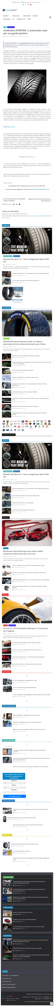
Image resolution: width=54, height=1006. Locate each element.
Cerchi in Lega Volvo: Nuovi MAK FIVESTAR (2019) (24, 686)
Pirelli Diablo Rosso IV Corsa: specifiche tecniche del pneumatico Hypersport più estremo (29, 890)
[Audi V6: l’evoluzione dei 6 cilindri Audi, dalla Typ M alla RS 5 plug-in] (6, 566)
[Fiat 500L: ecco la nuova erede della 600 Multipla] (7, 920)
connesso (11, 214)
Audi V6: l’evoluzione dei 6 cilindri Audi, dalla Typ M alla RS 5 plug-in (28, 565)
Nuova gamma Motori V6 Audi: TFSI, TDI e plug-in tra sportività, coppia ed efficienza (29, 587)
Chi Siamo (8, 998)
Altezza (14, 785)
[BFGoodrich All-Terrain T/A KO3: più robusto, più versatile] (6, 357)
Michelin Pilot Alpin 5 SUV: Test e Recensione (23, 502)
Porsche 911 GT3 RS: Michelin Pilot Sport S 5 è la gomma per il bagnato (25, 629)
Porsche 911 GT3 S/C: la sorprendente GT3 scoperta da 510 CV (27, 649)
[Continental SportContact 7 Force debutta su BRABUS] (6, 393)
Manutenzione (6, 19)
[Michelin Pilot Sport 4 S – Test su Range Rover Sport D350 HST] (27, 241)
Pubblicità (17, 998)
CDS (13, 19)
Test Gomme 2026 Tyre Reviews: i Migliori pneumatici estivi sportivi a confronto (29, 748)
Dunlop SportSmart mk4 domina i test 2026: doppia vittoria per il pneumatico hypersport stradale (29, 882)
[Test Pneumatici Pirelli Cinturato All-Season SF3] (6, 511)
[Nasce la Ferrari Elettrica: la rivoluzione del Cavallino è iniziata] (6, 665)
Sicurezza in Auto (21, 19)
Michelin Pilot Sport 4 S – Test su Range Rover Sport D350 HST (26, 260)
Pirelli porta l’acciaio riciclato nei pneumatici (22, 370)
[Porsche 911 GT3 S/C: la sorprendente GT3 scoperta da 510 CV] (6, 651)
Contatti (12, 998)
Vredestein (21, 36)
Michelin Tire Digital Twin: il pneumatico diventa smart (25, 377)
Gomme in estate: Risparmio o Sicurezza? (22, 912)
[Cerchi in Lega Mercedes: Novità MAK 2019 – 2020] (7, 681)
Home (3, 998)
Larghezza (14, 780)
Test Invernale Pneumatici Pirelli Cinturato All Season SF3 (25, 280)
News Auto (35, 15)
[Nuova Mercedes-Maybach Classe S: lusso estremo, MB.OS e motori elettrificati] (6, 581)
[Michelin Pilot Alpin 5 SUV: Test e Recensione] (6, 504)
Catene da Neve (26, 15)
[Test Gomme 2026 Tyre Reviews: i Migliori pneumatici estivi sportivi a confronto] (7, 750)
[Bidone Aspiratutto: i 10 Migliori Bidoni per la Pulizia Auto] (7, 715)
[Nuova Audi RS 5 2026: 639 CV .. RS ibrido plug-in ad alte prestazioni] (6, 658)
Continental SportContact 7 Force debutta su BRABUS (24, 392)
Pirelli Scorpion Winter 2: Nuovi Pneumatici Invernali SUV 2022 (28, 824)
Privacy (14, 1000)
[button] (9, 16)
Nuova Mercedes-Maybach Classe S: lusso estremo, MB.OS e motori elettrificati (31, 579)
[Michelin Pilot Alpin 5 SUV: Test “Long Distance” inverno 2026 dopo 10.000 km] (6, 274)
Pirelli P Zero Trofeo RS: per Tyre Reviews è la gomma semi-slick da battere (30, 764)
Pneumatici (6, 15)
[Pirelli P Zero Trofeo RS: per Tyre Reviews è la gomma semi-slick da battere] (7, 766)
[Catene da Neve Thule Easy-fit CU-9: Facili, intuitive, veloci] (6, 844)
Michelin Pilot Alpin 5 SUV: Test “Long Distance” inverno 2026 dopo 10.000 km (30, 273)
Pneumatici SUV (16, 256)
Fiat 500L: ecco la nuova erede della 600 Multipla (24, 919)
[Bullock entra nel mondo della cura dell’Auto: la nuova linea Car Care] (7, 729)
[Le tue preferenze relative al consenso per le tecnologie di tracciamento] (51, 1003)
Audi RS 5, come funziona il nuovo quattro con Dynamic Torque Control (29, 572)
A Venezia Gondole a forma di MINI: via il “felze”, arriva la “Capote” (28, 926)
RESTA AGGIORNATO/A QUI (41, 189)
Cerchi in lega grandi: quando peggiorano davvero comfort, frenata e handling (31, 694)
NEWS (5, 27)
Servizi (7, 1000)
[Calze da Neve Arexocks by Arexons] (7, 851)
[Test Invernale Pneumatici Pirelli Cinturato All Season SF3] (6, 281)
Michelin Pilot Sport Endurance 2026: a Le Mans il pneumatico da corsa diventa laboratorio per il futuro (24, 342)
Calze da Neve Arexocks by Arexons (21, 850)
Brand (29, 19)
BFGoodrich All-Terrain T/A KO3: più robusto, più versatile (25, 355)
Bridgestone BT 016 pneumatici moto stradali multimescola (39, 200)
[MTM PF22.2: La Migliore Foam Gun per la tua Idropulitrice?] (7, 722)
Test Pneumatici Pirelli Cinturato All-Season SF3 (23, 510)
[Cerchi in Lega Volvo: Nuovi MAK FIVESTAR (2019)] (7, 688)
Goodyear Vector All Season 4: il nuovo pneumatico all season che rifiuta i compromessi (29, 384)
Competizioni (6, 338)
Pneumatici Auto (11, 27)
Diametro (14, 790)
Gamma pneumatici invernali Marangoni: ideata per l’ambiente (15, 199)
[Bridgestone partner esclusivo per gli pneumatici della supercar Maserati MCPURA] (6, 414)
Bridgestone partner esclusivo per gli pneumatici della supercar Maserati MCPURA (29, 413)
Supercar (5, 625)
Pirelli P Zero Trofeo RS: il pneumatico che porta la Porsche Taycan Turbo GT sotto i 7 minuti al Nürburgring (31, 363)
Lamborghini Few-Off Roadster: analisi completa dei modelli (26, 642)
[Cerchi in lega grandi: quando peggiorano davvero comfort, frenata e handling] (7, 695)
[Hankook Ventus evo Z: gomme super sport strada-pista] (6, 407)
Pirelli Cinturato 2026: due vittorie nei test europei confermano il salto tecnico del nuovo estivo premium (31, 757)
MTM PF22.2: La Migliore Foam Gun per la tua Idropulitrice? (27, 721)
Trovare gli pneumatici (15, 796)
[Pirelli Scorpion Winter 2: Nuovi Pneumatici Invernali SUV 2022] (7, 825)
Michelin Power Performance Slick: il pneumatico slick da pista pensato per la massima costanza (30, 897)
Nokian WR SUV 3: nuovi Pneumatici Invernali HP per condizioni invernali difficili (30, 809)
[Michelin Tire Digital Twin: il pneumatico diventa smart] (6, 378)
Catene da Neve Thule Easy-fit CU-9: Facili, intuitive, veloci (24, 843)
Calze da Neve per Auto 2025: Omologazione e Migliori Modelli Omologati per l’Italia (31, 857)
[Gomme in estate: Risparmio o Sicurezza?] (7, 913)
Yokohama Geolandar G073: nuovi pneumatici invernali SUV (22, 816)
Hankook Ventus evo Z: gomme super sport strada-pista (25, 406)
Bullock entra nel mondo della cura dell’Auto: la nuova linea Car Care (29, 728)
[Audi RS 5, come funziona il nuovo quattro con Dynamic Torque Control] (6, 573)
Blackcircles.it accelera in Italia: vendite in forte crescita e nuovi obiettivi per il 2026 (30, 399)
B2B (10, 1000)
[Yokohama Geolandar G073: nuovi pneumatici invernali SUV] (5, 818)
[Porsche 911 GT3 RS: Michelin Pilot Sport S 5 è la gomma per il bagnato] (27, 610)
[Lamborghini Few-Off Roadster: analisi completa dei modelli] (6, 643)
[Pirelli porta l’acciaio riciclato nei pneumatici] (6, 371)
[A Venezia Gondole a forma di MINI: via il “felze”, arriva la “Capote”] (7, 927)
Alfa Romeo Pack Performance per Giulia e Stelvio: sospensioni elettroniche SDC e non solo (23, 552)
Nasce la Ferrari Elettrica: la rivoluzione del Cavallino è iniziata (27, 664)
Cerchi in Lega (15, 15)
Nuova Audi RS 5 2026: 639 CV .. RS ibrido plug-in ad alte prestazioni (28, 657)
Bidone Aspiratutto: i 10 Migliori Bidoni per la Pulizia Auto (26, 714)
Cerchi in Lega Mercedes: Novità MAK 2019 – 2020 (25, 679)
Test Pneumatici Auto (8, 256)
